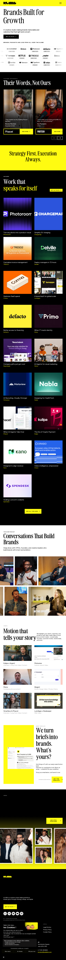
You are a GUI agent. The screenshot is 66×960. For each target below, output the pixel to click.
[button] (60, 3)
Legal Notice (47, 927)
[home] (9, 3)
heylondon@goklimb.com (44, 952)
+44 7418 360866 (42, 950)
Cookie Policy (47, 932)
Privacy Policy (47, 929)
